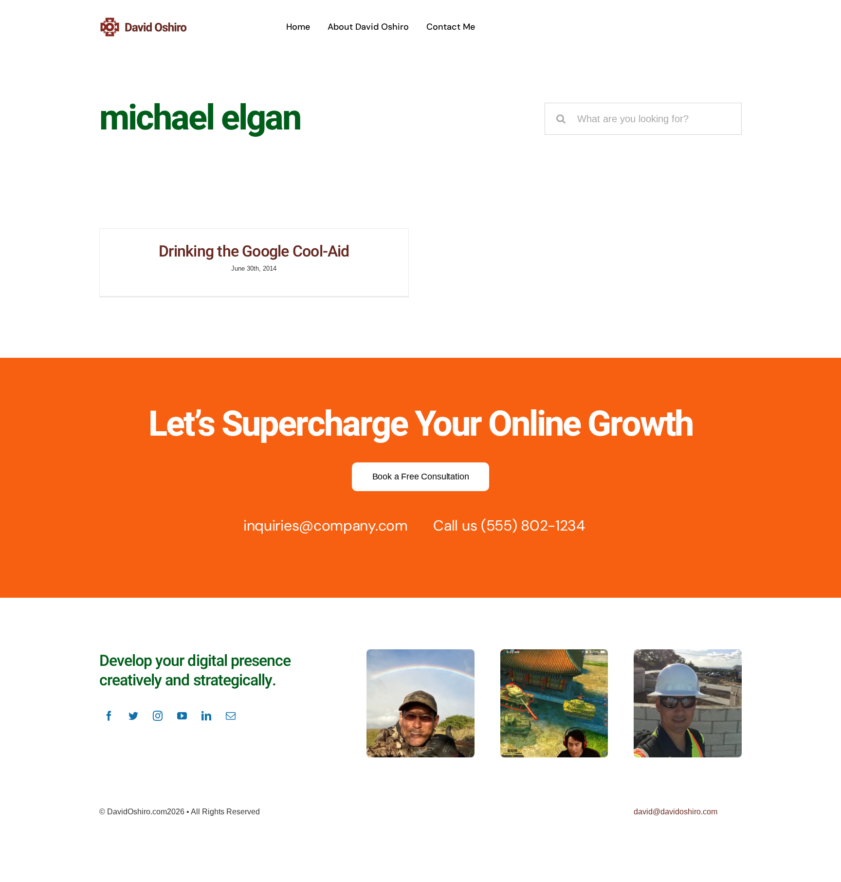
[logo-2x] (155, 21)
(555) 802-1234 (533, 525)
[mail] (230, 716)
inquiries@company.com (325, 525)
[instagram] (157, 716)
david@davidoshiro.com (675, 812)
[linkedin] (206, 716)
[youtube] (182, 716)
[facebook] (109, 716)
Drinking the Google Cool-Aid (254, 251)
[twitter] (133, 716)
